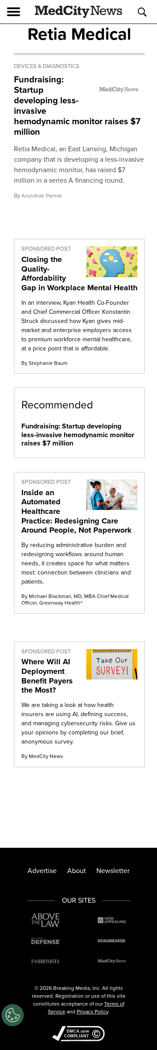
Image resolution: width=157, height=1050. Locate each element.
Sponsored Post (46, 248)
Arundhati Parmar (41, 196)
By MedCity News (42, 756)
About (76, 871)
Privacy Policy (92, 1012)
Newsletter (113, 871)
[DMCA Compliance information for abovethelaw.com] (78, 1034)
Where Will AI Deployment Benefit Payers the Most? (47, 676)
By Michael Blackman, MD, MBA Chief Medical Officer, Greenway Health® (75, 599)
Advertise (42, 871)
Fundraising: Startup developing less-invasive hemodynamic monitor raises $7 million (77, 105)
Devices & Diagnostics (46, 66)
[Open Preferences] (13, 1015)
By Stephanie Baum (44, 363)
